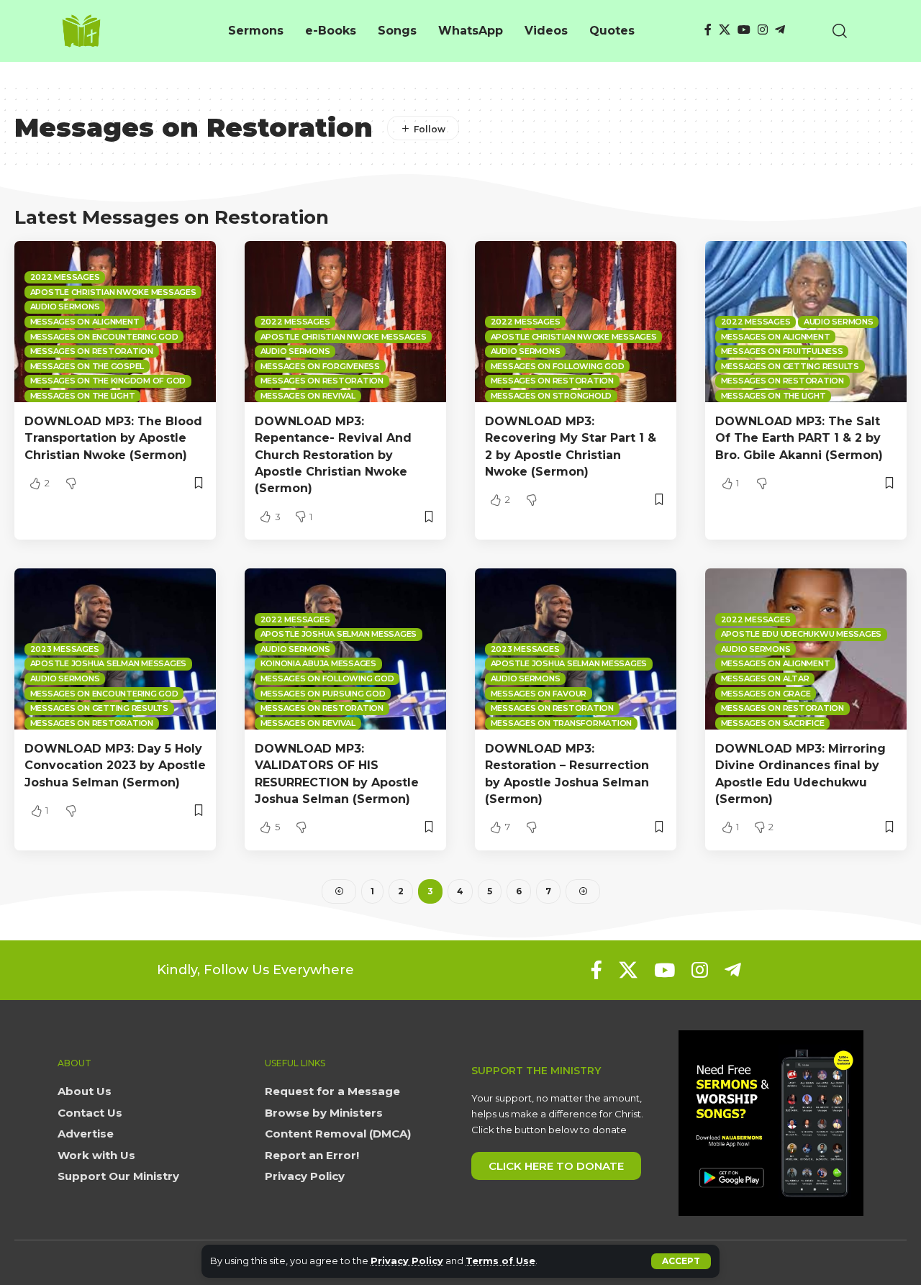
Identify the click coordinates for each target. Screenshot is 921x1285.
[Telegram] (780, 30)
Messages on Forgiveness (320, 366)
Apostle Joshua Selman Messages (108, 663)
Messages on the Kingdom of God (108, 381)
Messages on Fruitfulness (782, 351)
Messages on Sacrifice (773, 723)
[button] (681, 1261)
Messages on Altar (765, 678)
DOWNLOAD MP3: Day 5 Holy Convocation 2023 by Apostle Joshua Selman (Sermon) (115, 765)
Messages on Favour (539, 694)
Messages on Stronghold (551, 396)
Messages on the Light (82, 396)
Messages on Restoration (91, 351)
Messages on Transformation (561, 723)
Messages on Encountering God (104, 337)
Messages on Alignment (85, 322)
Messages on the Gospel (87, 366)
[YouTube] (744, 30)
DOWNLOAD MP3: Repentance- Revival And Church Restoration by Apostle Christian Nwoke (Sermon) (333, 454)
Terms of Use (500, 1261)
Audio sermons (65, 306)
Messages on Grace (766, 694)
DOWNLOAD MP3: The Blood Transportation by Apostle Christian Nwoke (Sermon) (113, 437)
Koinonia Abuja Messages (318, 663)
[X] (724, 30)
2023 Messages (64, 649)
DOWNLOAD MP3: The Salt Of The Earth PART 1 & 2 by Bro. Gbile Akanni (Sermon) (799, 437)
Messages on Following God (558, 366)
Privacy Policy (407, 1261)
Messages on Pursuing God (323, 694)
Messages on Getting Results (790, 366)
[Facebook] (708, 30)
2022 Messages (65, 277)
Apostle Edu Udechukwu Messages (801, 634)
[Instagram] (762, 30)
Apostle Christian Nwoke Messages (113, 292)
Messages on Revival (307, 396)
